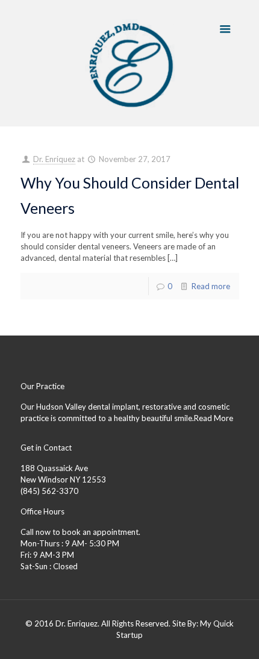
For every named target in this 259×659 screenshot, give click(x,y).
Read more (211, 286)
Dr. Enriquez (54, 159)
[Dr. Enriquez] (130, 63)
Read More (213, 418)
